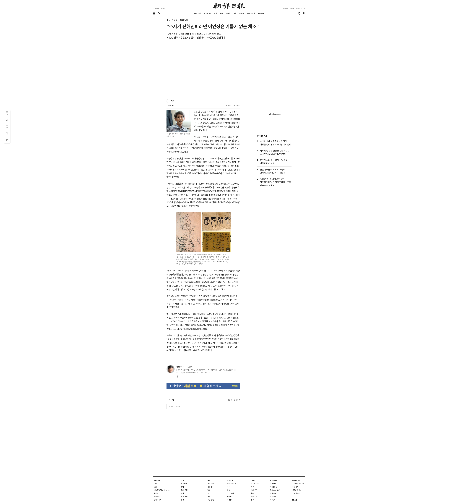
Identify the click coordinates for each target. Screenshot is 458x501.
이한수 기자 (170, 106)
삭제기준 (237, 400)
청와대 (183, 487)
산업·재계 (230, 493)
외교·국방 (184, 497)
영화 (273, 500)
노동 (208, 497)
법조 (208, 490)
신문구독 (285, 8)
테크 (228, 487)
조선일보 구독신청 (298, 484)
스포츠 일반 (254, 484)
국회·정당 (184, 490)
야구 (252, 487)
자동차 (229, 497)
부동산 (229, 500)
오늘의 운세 (296, 493)
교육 (208, 493)
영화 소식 (273, 490)
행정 (182, 500)
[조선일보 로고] (229, 5)
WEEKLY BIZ (231, 484)
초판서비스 (296, 487)
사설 (155, 484)
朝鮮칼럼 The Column (161, 490)
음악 (278, 490)
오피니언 (157, 480)
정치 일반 (184, 484)
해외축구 (254, 497)
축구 (252, 493)
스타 (271, 487)
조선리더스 (296, 480)
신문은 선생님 (297, 490)
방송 (275, 487)
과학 (228, 490)
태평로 (156, 493)
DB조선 (294, 500)
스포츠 (253, 480)
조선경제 (230, 480)
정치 (182, 480)
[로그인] (303, 13)
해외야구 (254, 490)
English (292, 8)
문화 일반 (184, 20)
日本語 (298, 8)
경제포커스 (157, 500)
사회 (208, 480)
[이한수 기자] (171, 369)
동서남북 (157, 497)
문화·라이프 (172, 20)
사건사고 (210, 487)
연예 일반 (273, 484)
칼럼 (155, 487)
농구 (252, 500)
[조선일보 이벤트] (203, 386)
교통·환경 (210, 500)
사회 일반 (210, 484)
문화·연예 (273, 480)
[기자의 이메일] (177, 377)
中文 (304, 8)
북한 (182, 493)
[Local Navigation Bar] (154, 13)
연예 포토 (273, 493)
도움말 (230, 400)
